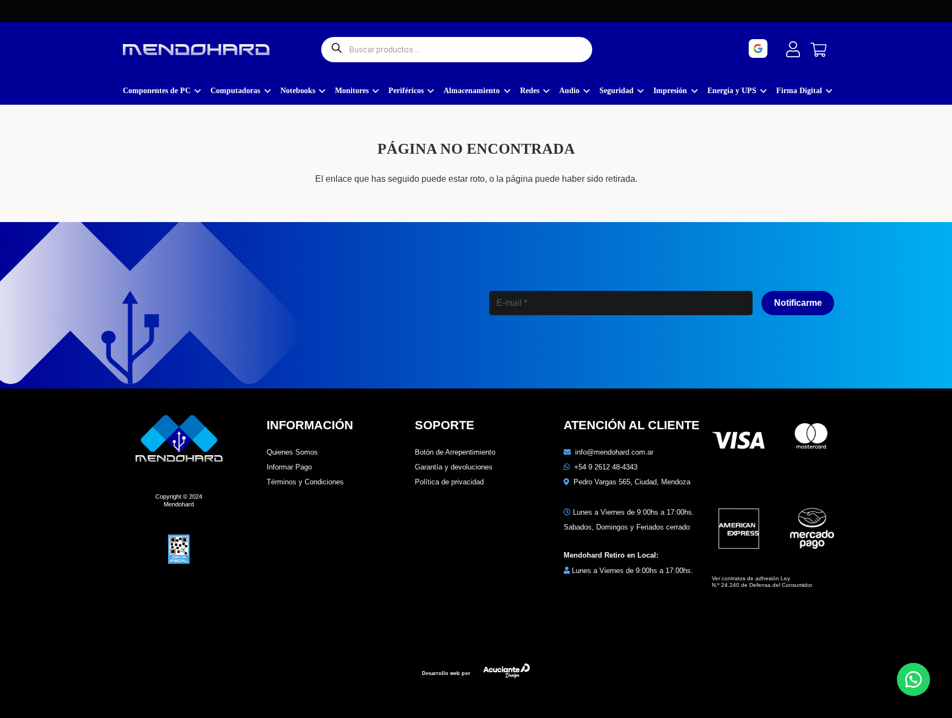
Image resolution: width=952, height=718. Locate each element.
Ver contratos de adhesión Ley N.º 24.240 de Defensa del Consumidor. (762, 581)
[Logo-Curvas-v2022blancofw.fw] (196, 49)
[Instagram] (525, 352)
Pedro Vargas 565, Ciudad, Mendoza (632, 482)
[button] (913, 679)
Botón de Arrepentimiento (455, 452)
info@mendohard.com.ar (614, 452)
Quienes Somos (292, 452)
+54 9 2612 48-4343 (605, 467)
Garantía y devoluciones (454, 467)
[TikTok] (620, 351)
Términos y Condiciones (305, 482)
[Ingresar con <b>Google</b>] (789, 48)
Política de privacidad (449, 482)
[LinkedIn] (573, 351)
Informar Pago (289, 467)
